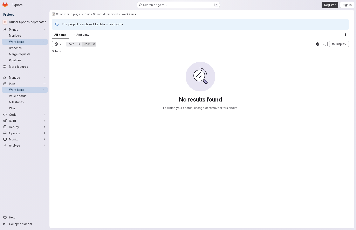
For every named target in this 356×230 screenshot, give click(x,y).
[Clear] (317, 44)
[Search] (324, 44)
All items (60, 34)
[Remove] (93, 44)
